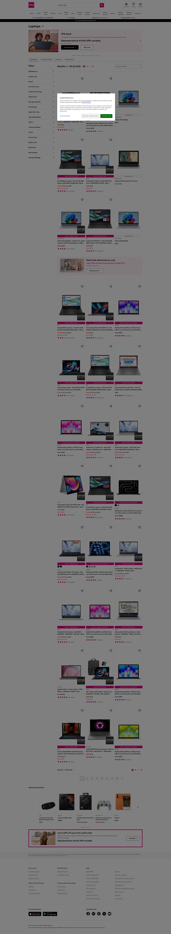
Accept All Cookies (106, 116)
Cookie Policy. (86, 102)
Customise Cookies (65, 116)
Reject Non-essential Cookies (90, 116)
